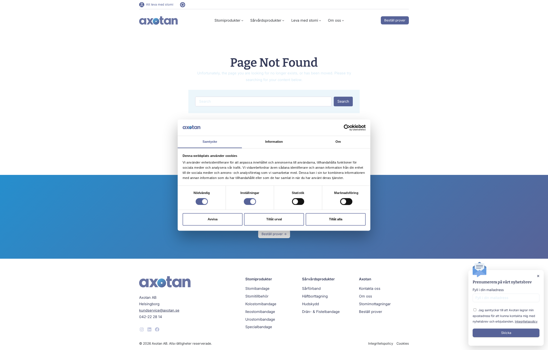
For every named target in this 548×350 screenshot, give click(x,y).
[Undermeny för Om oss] (343, 20)
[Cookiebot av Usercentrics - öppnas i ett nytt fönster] (347, 127)
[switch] (250, 201)
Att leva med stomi (159, 4)
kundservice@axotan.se (159, 310)
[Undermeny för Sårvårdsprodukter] (283, 20)
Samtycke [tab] (210, 142)
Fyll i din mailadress (488, 290)
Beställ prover (394, 20)
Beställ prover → (274, 234)
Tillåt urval (274, 219)
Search (343, 101)
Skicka (506, 333)
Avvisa (212, 219)
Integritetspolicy (526, 321)
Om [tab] (338, 142)
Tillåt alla (335, 219)
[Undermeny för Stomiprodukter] (242, 20)
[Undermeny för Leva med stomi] (320, 20)
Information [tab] (274, 142)
